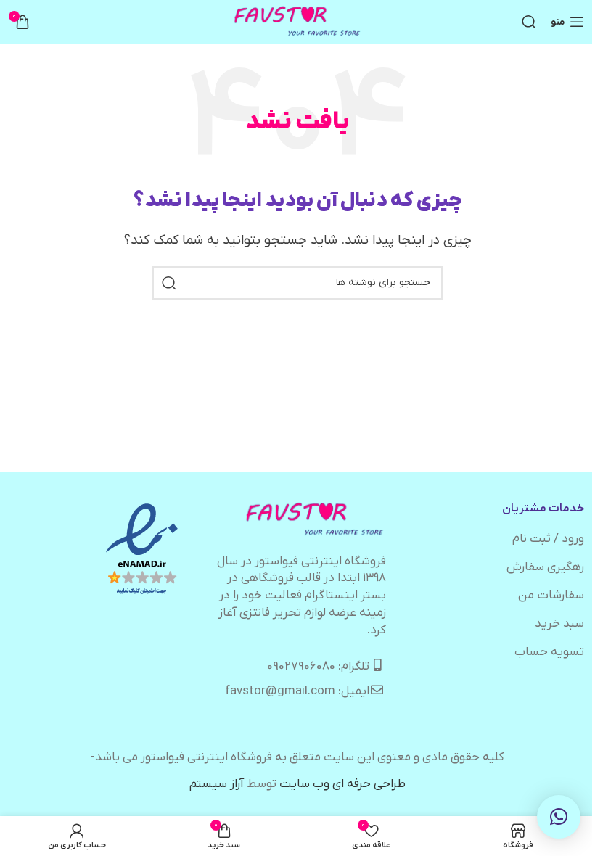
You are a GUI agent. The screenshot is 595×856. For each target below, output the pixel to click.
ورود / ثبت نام (548, 539)
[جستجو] (528, 21)
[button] (558, 817)
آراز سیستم (216, 784)
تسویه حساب (549, 652)
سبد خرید (559, 624)
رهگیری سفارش (545, 567)
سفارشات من (551, 596)
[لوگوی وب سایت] (298, 22)
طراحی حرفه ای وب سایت (342, 784)
